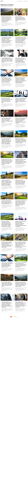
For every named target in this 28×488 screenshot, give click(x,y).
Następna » (15, 316)
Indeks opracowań (19, 1)
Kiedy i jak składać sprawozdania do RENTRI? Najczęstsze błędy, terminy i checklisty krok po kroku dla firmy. (20, 18)
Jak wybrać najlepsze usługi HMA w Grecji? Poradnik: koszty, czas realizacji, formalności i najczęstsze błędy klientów (7, 120)
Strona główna (25, 1)
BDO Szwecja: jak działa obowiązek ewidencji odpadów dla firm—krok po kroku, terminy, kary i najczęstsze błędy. (6, 100)
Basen (2, 1)
